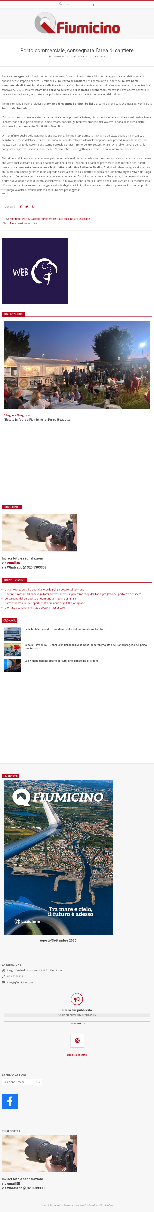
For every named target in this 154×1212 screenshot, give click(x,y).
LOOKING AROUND (77, 1054)
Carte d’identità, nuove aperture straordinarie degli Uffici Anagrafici (45, 603)
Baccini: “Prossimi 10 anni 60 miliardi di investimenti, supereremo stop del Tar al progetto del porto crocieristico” (73, 594)
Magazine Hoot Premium (81, 1204)
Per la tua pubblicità (77, 1010)
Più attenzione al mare (23, 223)
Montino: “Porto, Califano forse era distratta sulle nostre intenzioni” (50, 219)
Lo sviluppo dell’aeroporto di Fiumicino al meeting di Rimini (40, 598)
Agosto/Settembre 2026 (58, 940)
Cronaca (100, 56)
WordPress (108, 1204)
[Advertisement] (77, 465)
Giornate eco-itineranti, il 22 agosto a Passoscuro (35, 607)
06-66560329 (15, 976)
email (12, 563)
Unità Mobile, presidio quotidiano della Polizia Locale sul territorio (44, 589)
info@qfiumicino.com (20, 982)
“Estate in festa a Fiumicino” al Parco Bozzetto (37, 419)
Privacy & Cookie (48, 1204)
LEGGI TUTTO (77, 1023)
